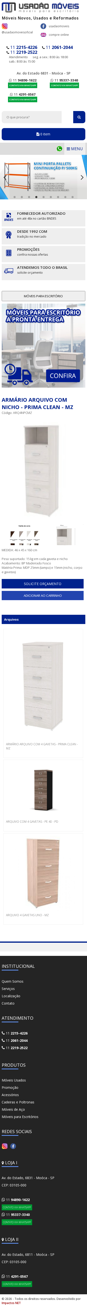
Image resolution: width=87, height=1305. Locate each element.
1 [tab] (14, 197)
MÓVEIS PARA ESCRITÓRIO (43, 296)
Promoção (10, 1087)
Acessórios (10, 1094)
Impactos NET (11, 1303)
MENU (76, 148)
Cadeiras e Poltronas (18, 1102)
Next (82, 177)
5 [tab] (43, 197)
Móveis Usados (14, 1080)
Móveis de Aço (13, 1109)
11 (23, 47)
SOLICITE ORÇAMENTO (42, 583)
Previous (5, 177)
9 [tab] (72, 197)
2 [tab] (21, 197)
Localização (11, 996)
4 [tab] (36, 197)
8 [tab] (65, 197)
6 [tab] (50, 197)
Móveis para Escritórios (20, 1116)
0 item (44, 134)
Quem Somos (12, 981)
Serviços (8, 988)
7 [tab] (58, 197)
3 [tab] (29, 197)
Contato (8, 1003)
